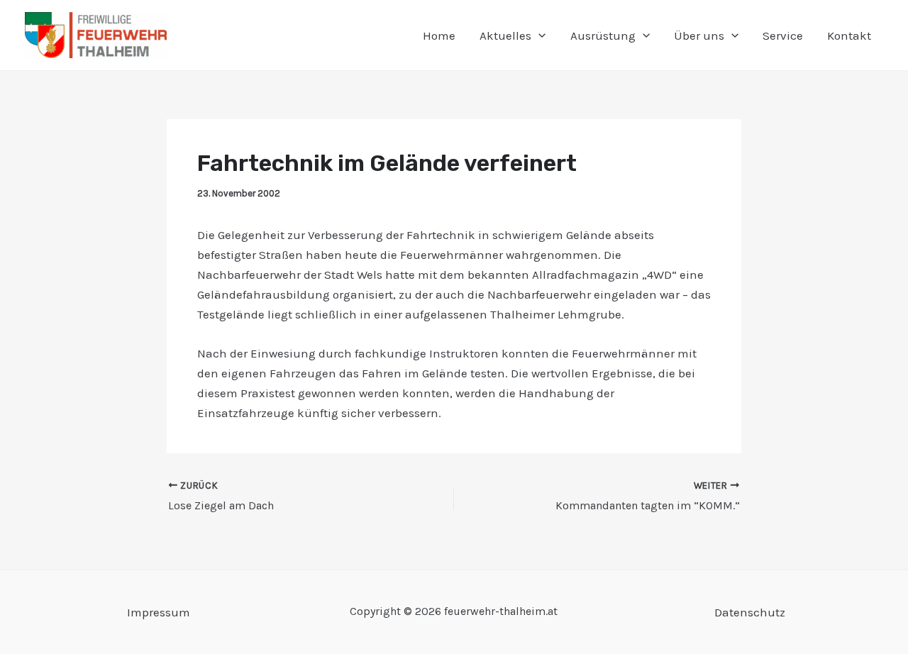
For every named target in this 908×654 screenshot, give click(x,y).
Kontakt (849, 35)
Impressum (158, 612)
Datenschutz (749, 612)
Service (783, 35)
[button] (538, 35)
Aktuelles (505, 35)
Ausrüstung (603, 35)
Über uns (699, 35)
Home (439, 35)
